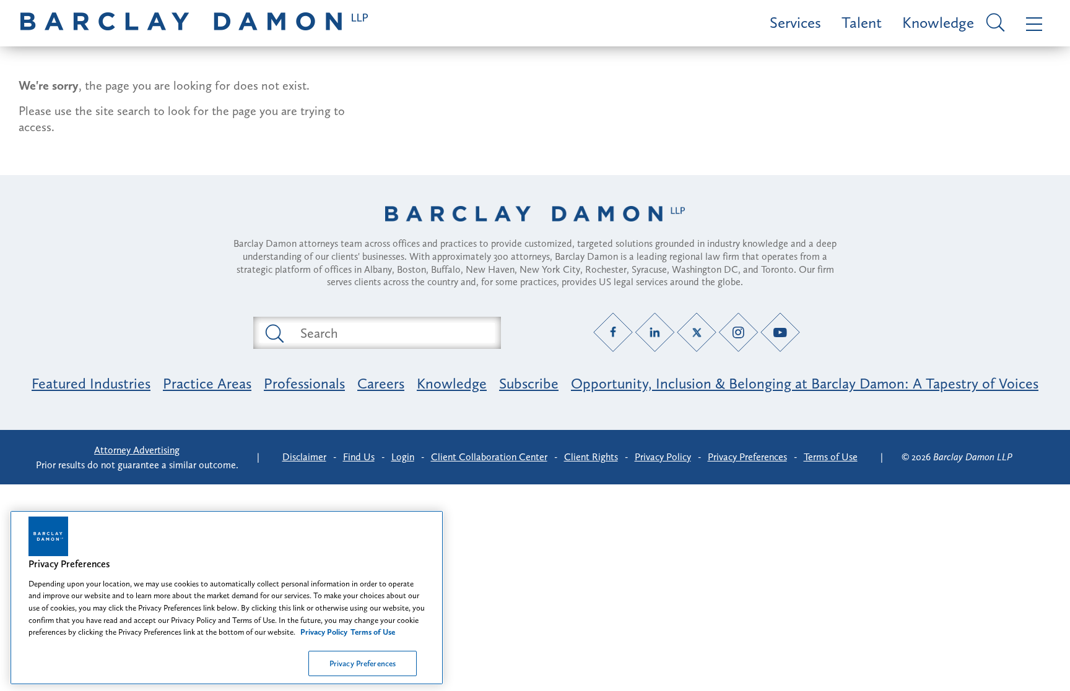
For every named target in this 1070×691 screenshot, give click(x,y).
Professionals (304, 383)
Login (402, 457)
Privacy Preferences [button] (747, 457)
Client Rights (591, 457)
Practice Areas (207, 383)
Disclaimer (304, 457)
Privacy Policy (663, 457)
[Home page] (535, 229)
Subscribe (529, 383)
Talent (862, 22)
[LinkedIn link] (655, 332)
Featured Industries (91, 383)
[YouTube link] (780, 332)
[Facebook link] (613, 332)
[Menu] (1031, 23)
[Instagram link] (738, 332)
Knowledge (938, 22)
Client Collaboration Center (489, 457)
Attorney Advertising (137, 450)
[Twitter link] (697, 332)
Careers (380, 383)
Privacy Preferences (362, 662)
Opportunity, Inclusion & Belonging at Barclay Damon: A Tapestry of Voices (804, 383)
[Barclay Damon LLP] (194, 23)
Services (795, 22)
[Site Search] (993, 23)
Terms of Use (831, 457)
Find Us (359, 457)
